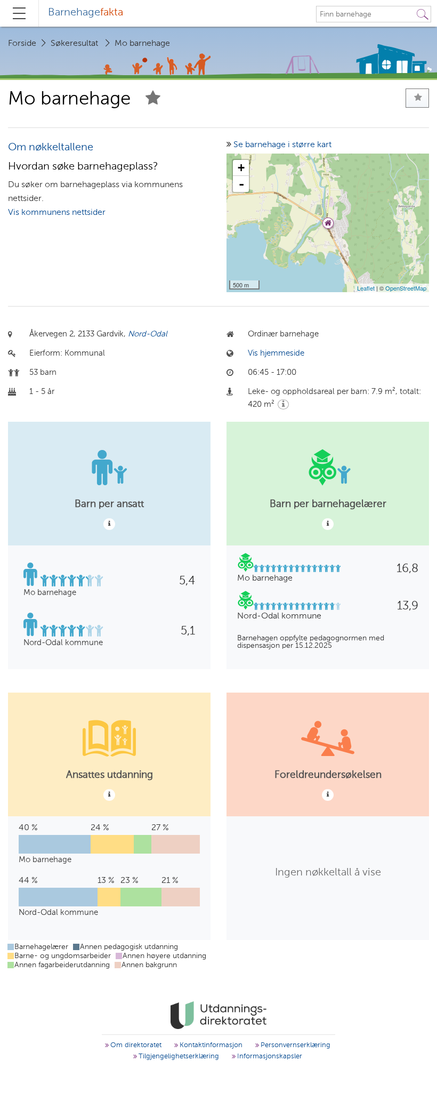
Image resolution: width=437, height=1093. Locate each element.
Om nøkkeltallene (50, 147)
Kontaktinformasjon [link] (209, 1045)
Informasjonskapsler (268, 1056)
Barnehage (85, 12)
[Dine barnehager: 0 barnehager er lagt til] (417, 98)
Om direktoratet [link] (134, 1045)
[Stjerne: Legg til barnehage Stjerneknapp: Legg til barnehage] (153, 99)
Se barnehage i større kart (282, 145)
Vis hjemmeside (276, 353)
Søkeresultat (74, 43)
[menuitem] (86, 13)
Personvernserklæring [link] (294, 1045)
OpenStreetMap (405, 288)
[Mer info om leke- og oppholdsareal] (283, 404)
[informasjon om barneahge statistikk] (109, 524)
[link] (218, 1015)
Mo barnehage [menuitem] (142, 43)
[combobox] (366, 14)
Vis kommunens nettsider (57, 212)
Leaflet (366, 288)
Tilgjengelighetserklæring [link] (177, 1056)
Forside (22, 43)
